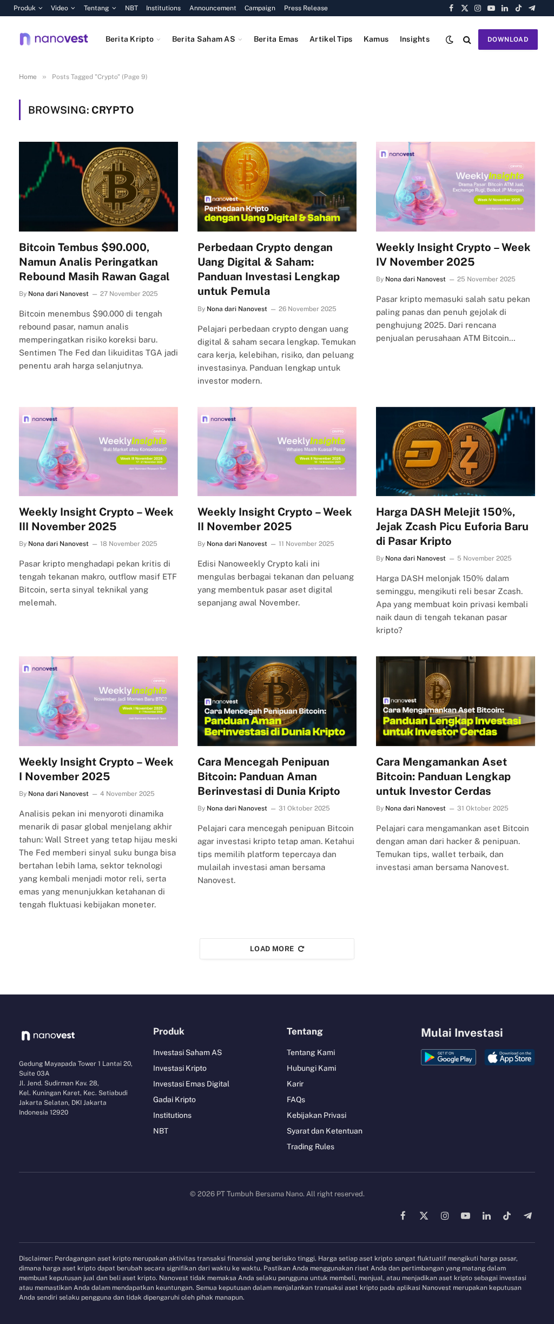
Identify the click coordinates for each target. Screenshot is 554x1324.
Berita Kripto (129, 39)
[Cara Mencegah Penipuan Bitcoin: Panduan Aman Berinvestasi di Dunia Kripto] (277, 701)
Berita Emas (276, 39)
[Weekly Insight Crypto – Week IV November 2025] (455, 186)
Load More (272, 949)
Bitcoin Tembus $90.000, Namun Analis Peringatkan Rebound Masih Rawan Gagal (94, 262)
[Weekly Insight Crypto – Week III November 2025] (98, 451)
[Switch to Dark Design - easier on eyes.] (449, 39)
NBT (131, 8)
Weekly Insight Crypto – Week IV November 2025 (453, 254)
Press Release (306, 8)
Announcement (212, 8)
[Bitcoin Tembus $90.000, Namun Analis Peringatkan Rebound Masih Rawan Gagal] (98, 186)
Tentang (96, 8)
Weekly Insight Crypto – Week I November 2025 (96, 769)
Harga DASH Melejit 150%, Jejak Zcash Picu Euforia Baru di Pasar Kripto (452, 526)
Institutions (163, 8)
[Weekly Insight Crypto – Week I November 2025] (98, 701)
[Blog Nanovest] (53, 39)
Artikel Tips (330, 39)
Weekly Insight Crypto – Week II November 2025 (274, 519)
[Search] (467, 39)
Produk (25, 8)
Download (508, 39)
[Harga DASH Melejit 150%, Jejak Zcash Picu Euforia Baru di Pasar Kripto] (455, 451)
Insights (415, 39)
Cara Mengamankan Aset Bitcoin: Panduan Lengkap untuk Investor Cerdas (443, 776)
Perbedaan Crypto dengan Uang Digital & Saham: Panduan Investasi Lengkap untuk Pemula (268, 269)
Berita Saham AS (203, 39)
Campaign (260, 8)
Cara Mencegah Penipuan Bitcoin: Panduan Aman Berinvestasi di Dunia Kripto (268, 776)
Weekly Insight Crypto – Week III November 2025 (96, 519)
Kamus (376, 39)
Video (59, 8)
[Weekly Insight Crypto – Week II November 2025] (277, 451)
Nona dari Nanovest (58, 294)
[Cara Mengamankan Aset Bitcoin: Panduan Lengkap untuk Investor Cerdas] (455, 701)
